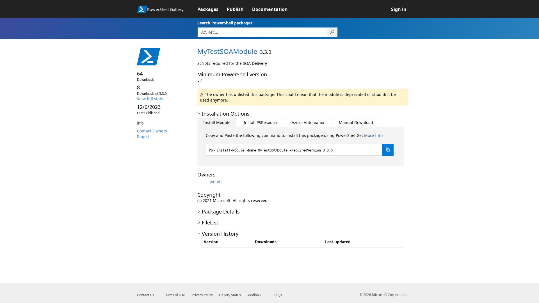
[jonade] (203, 181)
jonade (216, 181)
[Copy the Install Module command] (388, 150)
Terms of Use (174, 295)
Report (143, 136)
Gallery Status (230, 295)
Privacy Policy (202, 295)
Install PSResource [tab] (261, 122)
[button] (198, 113)
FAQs (278, 295)
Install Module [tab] (216, 122)
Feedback (253, 295)
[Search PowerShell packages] (332, 32)
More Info (373, 135)
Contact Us (145, 295)
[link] (212, 9)
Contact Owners (152, 131)
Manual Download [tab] (356, 122)
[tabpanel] (300, 144)
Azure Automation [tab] (309, 122)
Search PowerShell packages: (225, 23)
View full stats (150, 98)
